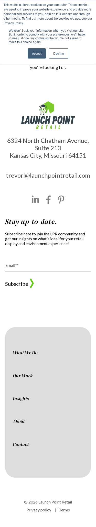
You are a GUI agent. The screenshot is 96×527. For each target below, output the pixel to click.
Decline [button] (58, 53)
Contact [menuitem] (21, 445)
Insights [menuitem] (21, 399)
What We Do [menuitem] (25, 353)
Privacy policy (38, 509)
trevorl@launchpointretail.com (48, 175)
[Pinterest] (61, 200)
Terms (64, 509)
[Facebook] (48, 200)
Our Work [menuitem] (23, 376)
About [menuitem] (19, 422)
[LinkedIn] (35, 200)
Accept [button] (36, 53)
